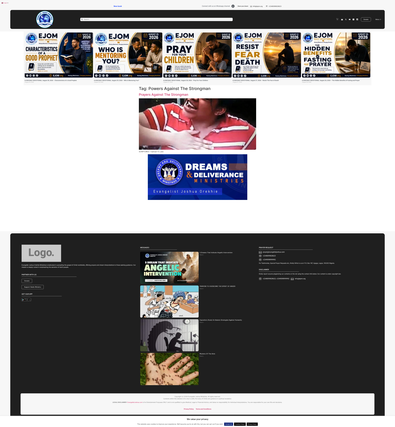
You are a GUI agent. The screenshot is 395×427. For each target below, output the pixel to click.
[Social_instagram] (357, 19)
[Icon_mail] (342, 19)
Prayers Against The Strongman (163, 95)
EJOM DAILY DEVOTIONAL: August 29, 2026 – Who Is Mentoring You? (116, 80)
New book (118, 6)
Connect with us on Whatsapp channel (216, 6)
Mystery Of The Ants (207, 354)
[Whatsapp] (233, 6)
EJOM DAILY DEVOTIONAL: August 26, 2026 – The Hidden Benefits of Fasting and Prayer (331, 80)
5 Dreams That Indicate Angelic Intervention (216, 253)
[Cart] (337, 19)
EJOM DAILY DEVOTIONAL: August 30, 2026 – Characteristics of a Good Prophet (51, 80)
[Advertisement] (156, 216)
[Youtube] (349, 19)
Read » (202, 255)
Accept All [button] (228, 424)
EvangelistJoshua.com (134, 402)
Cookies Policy (240, 424)
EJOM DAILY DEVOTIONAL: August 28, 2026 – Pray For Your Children (185, 80)
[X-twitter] (345, 19)
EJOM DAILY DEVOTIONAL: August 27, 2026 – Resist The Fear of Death (256, 80)
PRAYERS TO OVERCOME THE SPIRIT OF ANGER (217, 286)
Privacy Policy (252, 424)
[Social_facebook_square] (353, 19)
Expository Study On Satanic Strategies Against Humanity (221, 320)
